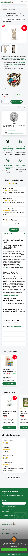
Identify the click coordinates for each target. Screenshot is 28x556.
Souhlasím (15, 549)
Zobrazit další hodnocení (14, 477)
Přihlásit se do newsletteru (9, 515)
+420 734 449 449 (12, 130)
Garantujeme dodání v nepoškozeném (12, 58)
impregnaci (23, 59)
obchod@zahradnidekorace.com (15, 133)
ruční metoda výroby (13, 64)
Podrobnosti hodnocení (20, 19)
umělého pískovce (21, 62)
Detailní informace (6, 88)
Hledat (24, 6)
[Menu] (26, 2)
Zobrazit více (14, 229)
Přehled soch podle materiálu (10, 295)
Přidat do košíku (15, 101)
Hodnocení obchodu (14, 180)
